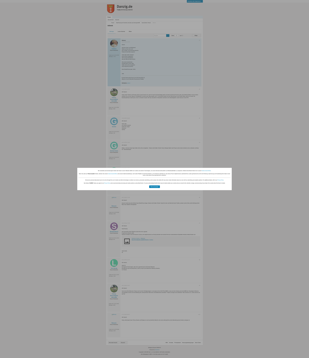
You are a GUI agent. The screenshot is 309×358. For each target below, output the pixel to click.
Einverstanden (155, 186)
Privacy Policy (221, 180)
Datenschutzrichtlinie (206, 170)
